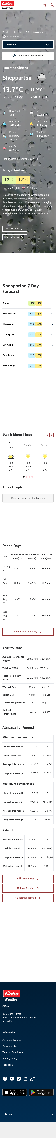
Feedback (7, 1065)
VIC (27, 32)
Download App (10, 1046)
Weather (6, 32)
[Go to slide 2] (26, 477)
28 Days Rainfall (25, 888)
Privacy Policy (9, 1059)
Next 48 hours (12, 237)
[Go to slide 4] (32, 477)
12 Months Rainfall (25, 898)
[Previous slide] (48, 435)
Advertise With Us (11, 1040)
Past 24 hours (12, 229)
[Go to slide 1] (24, 477)
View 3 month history (25, 632)
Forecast (18, 32)
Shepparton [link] (39, 32)
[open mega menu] (19, 5)
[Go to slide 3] (29, 477)
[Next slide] (52, 435)
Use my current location (31, 55)
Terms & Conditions (12, 1052)
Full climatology (25, 878)
